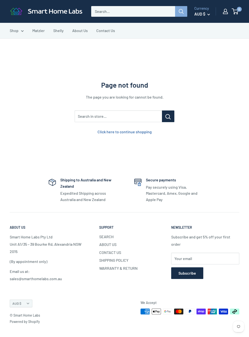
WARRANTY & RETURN (118, 268)
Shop (14, 30)
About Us (80, 30)
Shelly (58, 30)
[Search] (181, 11)
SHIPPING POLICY (113, 260)
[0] (235, 11)
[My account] (225, 11)
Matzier (38, 30)
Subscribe (187, 273)
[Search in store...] (168, 116)
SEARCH (106, 236)
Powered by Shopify (25, 322)
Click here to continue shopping (125, 131)
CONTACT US (110, 252)
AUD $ (16, 303)
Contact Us (105, 30)
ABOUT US (107, 244)
